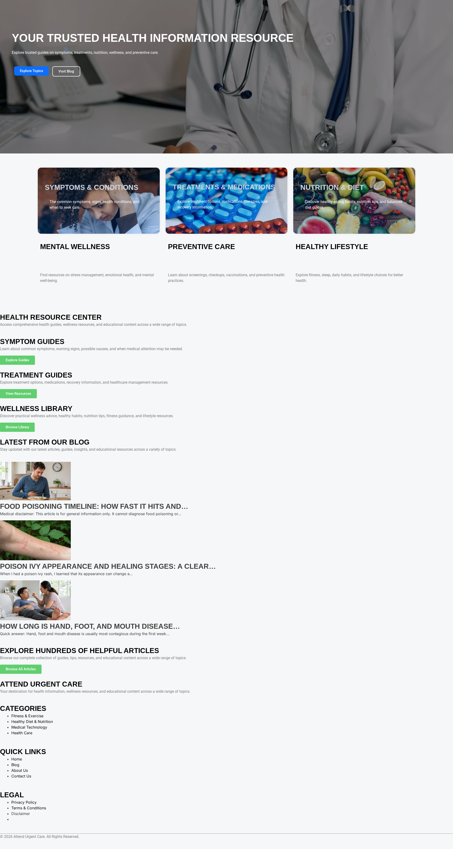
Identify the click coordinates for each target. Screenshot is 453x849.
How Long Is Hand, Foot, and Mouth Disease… (90, 626)
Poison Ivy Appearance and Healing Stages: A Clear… (108, 566)
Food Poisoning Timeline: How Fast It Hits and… (94, 506)
